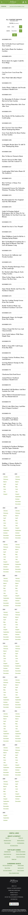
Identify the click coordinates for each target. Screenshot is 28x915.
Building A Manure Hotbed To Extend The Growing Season (12, 464)
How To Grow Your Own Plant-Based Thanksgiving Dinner (12, 128)
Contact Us (20, 837)
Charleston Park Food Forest (11, 374)
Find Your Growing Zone (7, 865)
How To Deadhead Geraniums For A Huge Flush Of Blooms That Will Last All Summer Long (13, 243)
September (18, 496)
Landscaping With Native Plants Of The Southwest (13, 172)
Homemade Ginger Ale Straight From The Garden (12, 318)
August (5, 494)
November (18, 501)
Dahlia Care (14, 859)
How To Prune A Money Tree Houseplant (11, 184)
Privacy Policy (14, 892)
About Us (7, 837)
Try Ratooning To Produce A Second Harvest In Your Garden (14, 100)
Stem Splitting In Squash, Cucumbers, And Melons (10, 419)
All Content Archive (14, 845)
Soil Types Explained (7, 870)
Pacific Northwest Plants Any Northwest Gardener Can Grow (12, 307)
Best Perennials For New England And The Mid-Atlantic (13, 201)
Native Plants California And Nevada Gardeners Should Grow (14, 88)
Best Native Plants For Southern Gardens (12, 50)
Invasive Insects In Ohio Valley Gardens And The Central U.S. (12, 160)
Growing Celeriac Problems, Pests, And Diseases (13, 358)
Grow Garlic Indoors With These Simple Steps (12, 335)
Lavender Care (7, 856)
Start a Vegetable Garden (14, 873)
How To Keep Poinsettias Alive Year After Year (13, 105)
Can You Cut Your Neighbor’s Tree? (17, 6)
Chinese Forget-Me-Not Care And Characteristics (13, 330)
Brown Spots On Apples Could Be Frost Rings (13, 62)
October (17, 499)
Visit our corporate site (21, 910)
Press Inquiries (7, 843)
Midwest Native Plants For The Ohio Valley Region (13, 436)
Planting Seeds (21, 865)
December (18, 504)
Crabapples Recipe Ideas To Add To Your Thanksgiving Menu (13, 145)
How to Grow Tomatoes (20, 851)
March (5, 481)
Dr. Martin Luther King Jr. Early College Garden (13, 273)
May (4, 486)
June (4, 489)
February (5, 479)
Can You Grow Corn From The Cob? (12, 73)
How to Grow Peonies (20, 856)
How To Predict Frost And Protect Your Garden (13, 45)
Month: (8, 30)
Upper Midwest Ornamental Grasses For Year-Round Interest (14, 396)
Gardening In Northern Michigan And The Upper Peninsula (13, 447)
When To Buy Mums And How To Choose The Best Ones (13, 278)
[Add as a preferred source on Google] (14, 904)
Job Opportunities (20, 843)
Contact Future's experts (14, 888)
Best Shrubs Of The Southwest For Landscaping (13, 117)
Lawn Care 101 (21, 868)
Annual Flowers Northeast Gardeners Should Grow (10, 379)
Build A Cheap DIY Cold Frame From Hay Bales (12, 347)
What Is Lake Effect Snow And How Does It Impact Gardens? (13, 407)
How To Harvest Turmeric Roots (12, 156)
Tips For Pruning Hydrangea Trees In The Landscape (13, 267)
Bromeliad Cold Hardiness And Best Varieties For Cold (13, 390)
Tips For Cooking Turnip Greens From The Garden (12, 301)
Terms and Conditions (14, 890)
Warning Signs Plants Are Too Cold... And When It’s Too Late (12, 424)
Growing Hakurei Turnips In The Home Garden (13, 364)
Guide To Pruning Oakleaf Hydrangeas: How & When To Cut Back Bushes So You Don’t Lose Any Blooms (14, 214)
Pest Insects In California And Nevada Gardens (11, 256)
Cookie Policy (14, 894)
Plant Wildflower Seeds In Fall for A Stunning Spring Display (13, 237)
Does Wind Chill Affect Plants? (12, 78)
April (4, 484)
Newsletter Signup (7, 840)
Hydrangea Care (7, 851)
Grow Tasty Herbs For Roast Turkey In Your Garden (13, 134)
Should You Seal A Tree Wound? (12, 226)
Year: (8, 26)
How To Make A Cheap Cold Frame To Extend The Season (13, 453)
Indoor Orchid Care (7, 854)
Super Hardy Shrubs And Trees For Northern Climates (13, 290)
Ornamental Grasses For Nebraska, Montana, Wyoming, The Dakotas (13, 189)
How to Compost (20, 870)
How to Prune (7, 868)
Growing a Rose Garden (20, 854)
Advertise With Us (20, 840)
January (5, 476)
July (4, 491)
